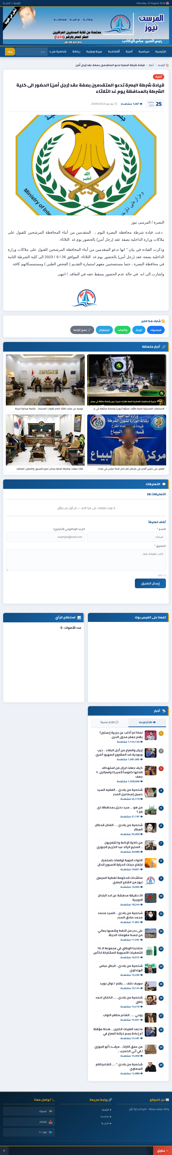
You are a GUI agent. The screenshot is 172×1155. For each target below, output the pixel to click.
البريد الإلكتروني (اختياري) (69, 529)
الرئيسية (17, 3)
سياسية (143, 51)
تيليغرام (104, 330)
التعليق (160, 546)
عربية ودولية (94, 51)
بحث (10, 51)
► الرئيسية (107, 1109)
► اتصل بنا (106, 1123)
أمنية (129, 51)
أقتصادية (114, 51)
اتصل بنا (6, 3)
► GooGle (106, 1116)
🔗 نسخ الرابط (82, 330)
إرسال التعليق (150, 583)
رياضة (76, 51)
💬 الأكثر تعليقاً (109, 722)
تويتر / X (46, 1132)
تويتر (139, 330)
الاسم (161, 529)
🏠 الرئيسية (163, 65)
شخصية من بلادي (55, 51)
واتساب (122, 330)
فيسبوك (155, 330)
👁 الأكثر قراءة (147, 722)
